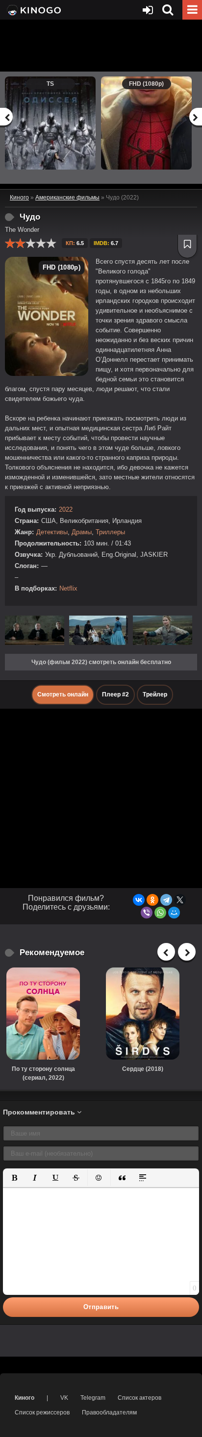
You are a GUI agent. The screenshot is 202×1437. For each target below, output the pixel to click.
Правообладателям (109, 1412)
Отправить (101, 1307)
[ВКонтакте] (139, 900)
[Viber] (146, 912)
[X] (180, 900)
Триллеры (110, 532)
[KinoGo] (33, 9)
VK (64, 1397)
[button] (14, 1177)
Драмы (82, 532)
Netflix (68, 588)
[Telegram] (166, 900)
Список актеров (139, 1397)
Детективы (52, 532)
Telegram (92, 1397)
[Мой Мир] (174, 912)
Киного (24, 1397)
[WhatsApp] (160, 912)
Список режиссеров (42, 1412)
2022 (66, 509)
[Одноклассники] (152, 900)
